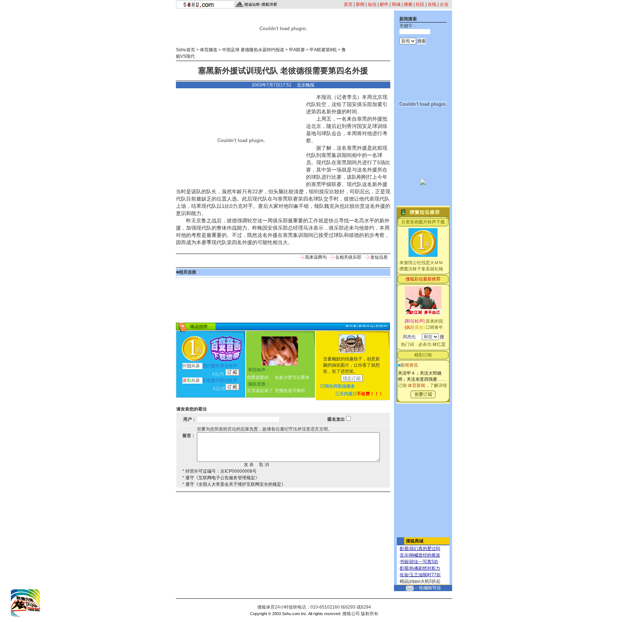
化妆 (404, 574)
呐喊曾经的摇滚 (425, 555)
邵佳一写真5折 (424, 561)
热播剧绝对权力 (425, 568)
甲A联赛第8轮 (323, 49)
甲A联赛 (297, 49)
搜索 (408, 4)
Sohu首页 (185, 49)
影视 (404, 548)
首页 (348, 4)
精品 (404, 581)
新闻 (360, 4)
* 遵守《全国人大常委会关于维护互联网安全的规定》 (234, 484)
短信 (372, 4)
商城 (396, 4)
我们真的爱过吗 (425, 548)
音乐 (404, 555)
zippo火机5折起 (425, 581)
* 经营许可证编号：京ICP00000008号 (219, 471)
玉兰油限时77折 (425, 574)
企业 (444, 4)
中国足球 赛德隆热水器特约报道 (253, 49)
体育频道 (208, 49)
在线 (432, 4)
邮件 (384, 4)
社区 (420, 4)
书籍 (404, 561)
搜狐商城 (414, 541)
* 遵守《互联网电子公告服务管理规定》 (220, 477)
